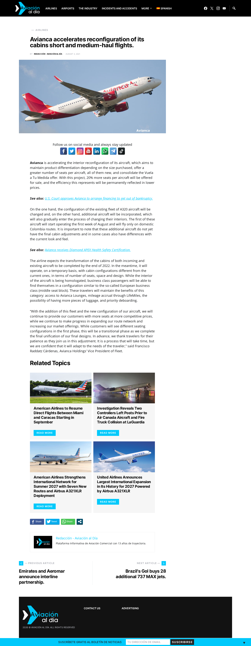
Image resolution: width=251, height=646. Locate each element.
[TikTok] (121, 151)
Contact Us (92, 608)
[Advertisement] (204, 530)
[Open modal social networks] (80, 521)
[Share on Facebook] (37, 521)
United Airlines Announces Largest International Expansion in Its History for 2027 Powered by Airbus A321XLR (124, 484)
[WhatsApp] (105, 151)
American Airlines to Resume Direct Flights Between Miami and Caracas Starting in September (58, 415)
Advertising (130, 608)
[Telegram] (113, 151)
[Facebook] (205, 8)
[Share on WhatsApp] (68, 521)
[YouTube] (224, 8)
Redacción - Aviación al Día (48, 54)
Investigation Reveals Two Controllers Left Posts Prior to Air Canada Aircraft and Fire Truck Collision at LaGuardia (122, 415)
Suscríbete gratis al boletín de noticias (90, 642)
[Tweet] (53, 521)
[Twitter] (212, 8)
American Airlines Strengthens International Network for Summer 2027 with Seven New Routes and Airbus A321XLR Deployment (60, 486)
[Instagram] (218, 8)
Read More (45, 432)
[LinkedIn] (96, 151)
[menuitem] (161, 8)
